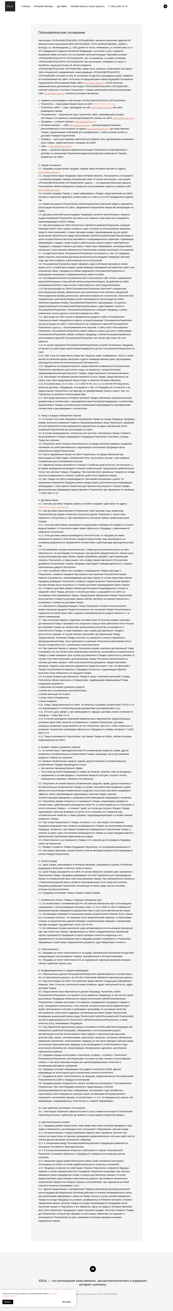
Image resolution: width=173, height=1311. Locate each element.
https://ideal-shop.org (94, 83)
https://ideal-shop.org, (80, 125)
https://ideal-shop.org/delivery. (53, 507)
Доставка (62, 6)
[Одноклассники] (157, 6)
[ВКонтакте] (154, 6)
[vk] (165, 6)
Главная (25, 6)
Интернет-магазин (43, 6)
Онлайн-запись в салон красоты (87, 6)
